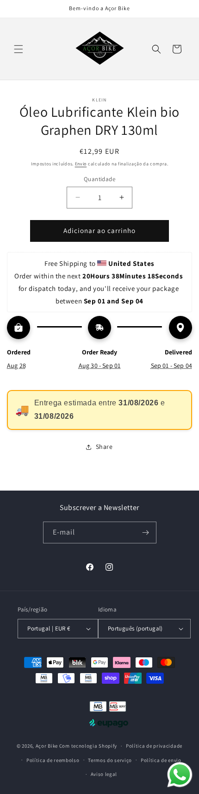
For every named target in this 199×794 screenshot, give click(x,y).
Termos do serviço (110, 760)
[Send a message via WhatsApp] (179, 774)
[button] (18, 49)
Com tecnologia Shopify (88, 746)
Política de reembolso (53, 760)
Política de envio (161, 760)
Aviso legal (104, 774)
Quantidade (99, 179)
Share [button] (104, 446)
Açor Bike (47, 746)
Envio (81, 164)
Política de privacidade (154, 746)
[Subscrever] (146, 532)
